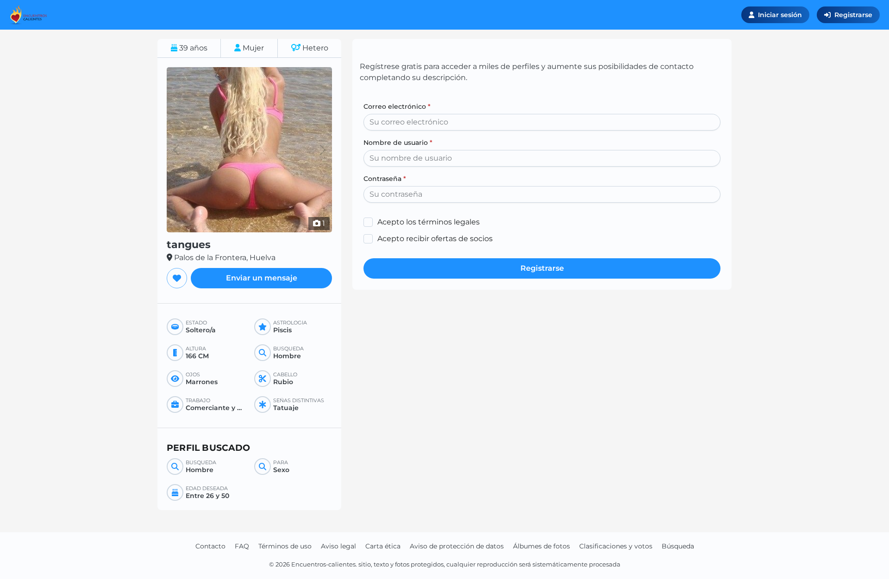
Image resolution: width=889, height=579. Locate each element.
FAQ (242, 546)
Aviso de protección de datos (457, 546)
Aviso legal (338, 546)
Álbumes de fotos (541, 546)
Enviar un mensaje (261, 278)
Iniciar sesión (780, 15)
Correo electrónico (397, 106)
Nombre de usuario (397, 142)
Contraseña (384, 178)
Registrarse (853, 15)
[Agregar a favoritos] (177, 278)
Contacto (210, 546)
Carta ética (383, 546)
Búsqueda (678, 546)
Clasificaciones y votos (615, 546)
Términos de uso (285, 546)
